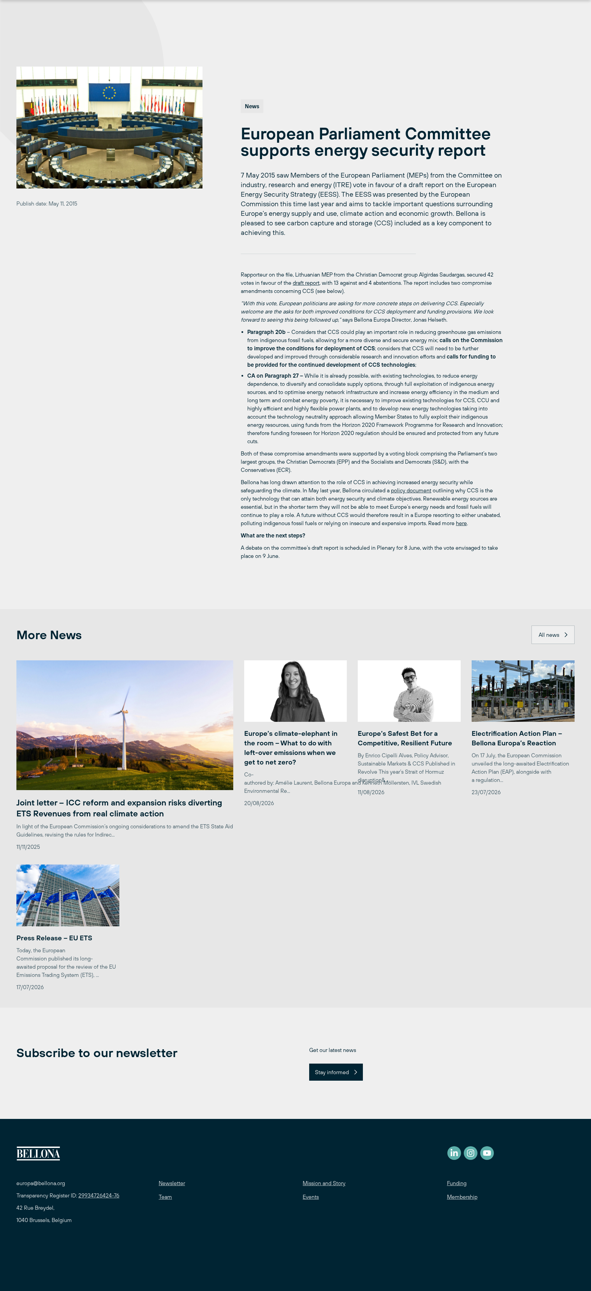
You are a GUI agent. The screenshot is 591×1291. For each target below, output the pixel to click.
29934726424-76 (98, 1195)
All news (549, 635)
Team (165, 1197)
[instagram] (470, 1153)
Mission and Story (324, 1183)
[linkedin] (454, 1153)
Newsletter (172, 1183)
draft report (306, 283)
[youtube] (487, 1153)
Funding (457, 1183)
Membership (462, 1197)
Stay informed (332, 1072)
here (461, 523)
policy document (411, 490)
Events (311, 1197)
